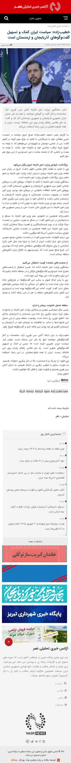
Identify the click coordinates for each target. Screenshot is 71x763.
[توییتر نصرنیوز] (36, 742)
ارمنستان (30, 391)
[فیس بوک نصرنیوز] (40, 742)
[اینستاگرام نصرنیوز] (43, 742)
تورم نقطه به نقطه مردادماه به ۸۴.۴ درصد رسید (41, 449)
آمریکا (22, 391)
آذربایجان (39, 391)
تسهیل (47, 391)
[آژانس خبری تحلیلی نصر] (37, 6)
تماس (61, 698)
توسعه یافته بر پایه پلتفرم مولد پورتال (37, 760)
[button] (35, 100)
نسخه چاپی (5, 45)
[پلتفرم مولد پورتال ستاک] (58, 760)
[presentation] (64, 75)
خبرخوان (59, 705)
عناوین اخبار (35, 18)
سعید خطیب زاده (59, 391)
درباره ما (59, 683)
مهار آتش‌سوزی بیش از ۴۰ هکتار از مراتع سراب (41, 461)
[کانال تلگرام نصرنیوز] (32, 742)
